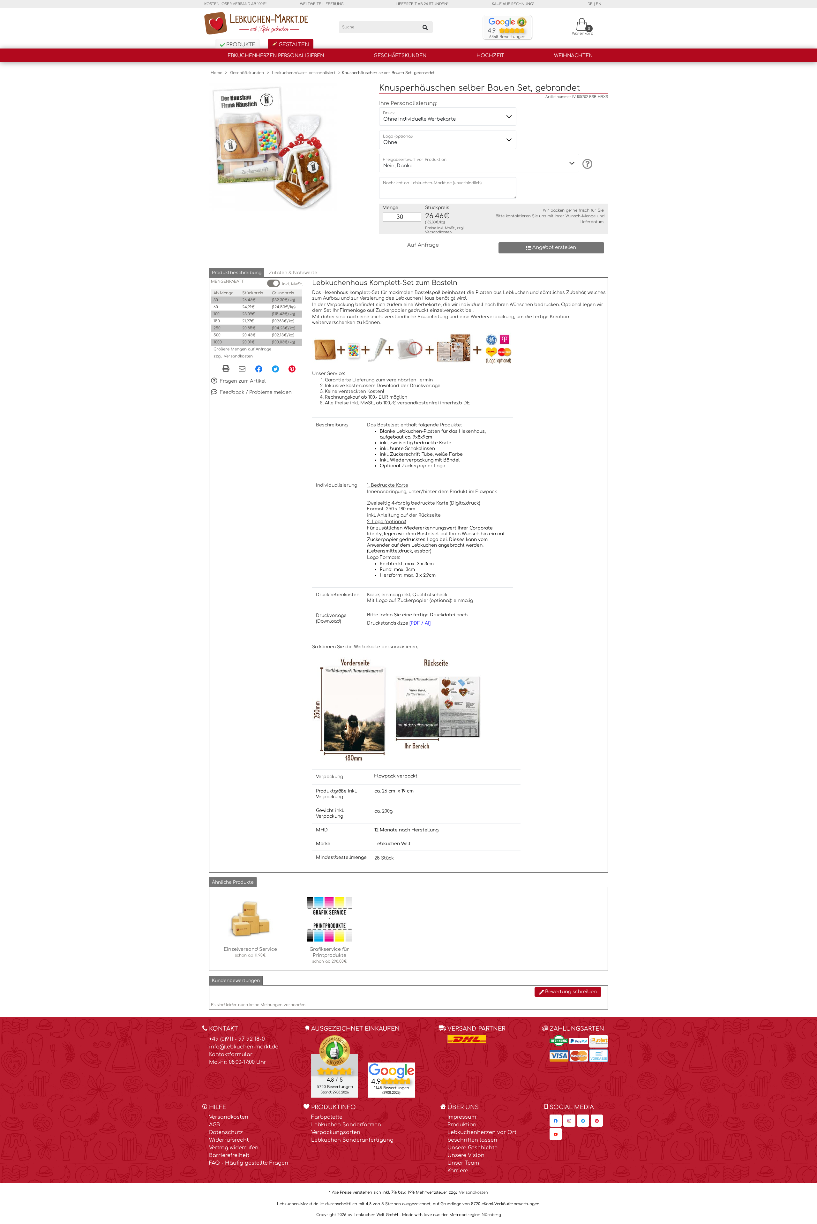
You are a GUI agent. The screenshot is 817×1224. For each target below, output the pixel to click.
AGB (214, 1125)
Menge (390, 207)
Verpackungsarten (335, 1132)
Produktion (461, 1125)
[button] (236, 273)
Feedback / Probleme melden (255, 392)
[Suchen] (425, 27)
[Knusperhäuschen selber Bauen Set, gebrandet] (273, 147)
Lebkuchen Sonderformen (346, 1125)
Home (216, 73)
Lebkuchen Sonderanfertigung (352, 1140)
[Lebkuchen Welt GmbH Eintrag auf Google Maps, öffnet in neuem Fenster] (391, 1070)
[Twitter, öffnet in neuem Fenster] (275, 369)
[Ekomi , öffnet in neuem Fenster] (334, 1066)
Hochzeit (490, 55)
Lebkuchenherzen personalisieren (274, 55)
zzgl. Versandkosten (233, 356)
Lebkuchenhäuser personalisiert (303, 73)
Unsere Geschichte (472, 1148)
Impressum (461, 1117)
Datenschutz (226, 1132)
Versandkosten (438, 232)
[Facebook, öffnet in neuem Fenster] (258, 369)
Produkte (240, 45)
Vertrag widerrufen (234, 1148)
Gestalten (293, 45)
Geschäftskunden (400, 55)
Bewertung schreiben (570, 992)
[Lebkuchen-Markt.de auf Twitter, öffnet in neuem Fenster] (583, 1121)
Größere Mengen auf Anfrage (242, 349)
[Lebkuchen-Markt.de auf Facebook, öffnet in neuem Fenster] (556, 1121)
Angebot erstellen (553, 247)
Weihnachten (573, 55)
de (590, 4)
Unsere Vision (465, 1155)
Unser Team (463, 1163)
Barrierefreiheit (229, 1155)
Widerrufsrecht (229, 1140)
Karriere (457, 1171)
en (598, 4)
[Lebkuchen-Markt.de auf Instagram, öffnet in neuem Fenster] (569, 1121)
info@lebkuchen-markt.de (243, 1047)
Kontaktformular (230, 1054)
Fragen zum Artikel (242, 381)
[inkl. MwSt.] (273, 283)
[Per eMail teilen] (242, 370)
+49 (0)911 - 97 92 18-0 (237, 1039)
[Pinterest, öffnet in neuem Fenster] (292, 369)
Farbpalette (326, 1117)
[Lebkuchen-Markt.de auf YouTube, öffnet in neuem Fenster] (556, 1134)
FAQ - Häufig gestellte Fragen (248, 1163)
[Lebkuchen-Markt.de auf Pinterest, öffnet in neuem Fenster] (597, 1121)
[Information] (586, 164)
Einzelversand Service (250, 949)
